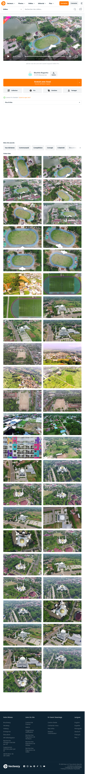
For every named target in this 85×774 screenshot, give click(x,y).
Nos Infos (50, 728)
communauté (24, 147)
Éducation (6, 734)
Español (75, 725)
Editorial (41, 3)
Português (76, 728)
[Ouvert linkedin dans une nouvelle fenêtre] (31, 765)
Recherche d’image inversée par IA (8, 741)
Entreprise (7, 731)
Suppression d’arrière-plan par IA (8, 748)
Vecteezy (6, 725)
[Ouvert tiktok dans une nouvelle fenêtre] (37, 765)
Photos (20, 3)
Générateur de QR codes (8, 754)
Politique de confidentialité (72, 766)
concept (50, 147)
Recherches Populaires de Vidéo (29, 749)
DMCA (27, 726)
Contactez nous (52, 725)
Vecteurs (10, 3)
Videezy (6, 728)
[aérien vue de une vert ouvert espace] (22, 236)
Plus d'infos (8, 101)
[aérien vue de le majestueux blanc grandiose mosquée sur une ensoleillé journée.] (62, 306)
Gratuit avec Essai (42, 82)
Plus (50, 3)
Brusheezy (7, 722)
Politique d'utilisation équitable (68, 768)
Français (76, 734)
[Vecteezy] (3, 3)
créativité (61, 147)
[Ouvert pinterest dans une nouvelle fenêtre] (34, 765)
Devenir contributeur (51, 731)
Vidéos (30, 3)
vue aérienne (10, 147)
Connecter (74, 3)
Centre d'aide (51, 722)
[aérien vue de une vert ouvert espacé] (22, 166)
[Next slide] (76, 146)
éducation (72, 147)
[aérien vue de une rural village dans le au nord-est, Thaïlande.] (62, 423)
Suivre (54, 75)
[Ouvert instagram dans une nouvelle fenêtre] (27, 765)
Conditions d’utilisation (73, 765)
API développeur (9, 737)
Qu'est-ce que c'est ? (25, 97)
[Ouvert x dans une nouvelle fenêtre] (41, 765)
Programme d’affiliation (29, 730)
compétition (37, 147)
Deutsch (76, 731)
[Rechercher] (75, 9)
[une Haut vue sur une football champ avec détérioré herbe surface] (22, 353)
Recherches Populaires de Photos (29, 742)
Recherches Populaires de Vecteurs (29, 736)
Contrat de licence (28, 722)
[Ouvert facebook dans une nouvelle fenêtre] (24, 765)
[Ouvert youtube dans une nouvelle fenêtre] (44, 765)
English (75, 722)
